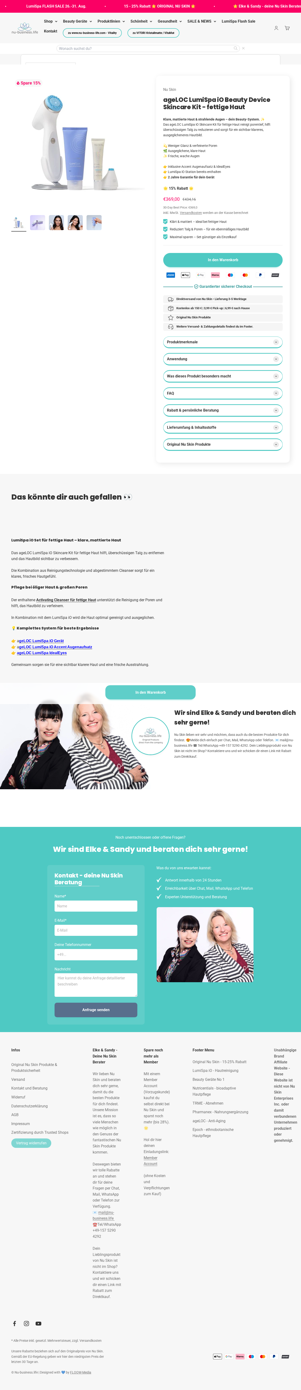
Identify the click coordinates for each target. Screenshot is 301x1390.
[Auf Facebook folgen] (14, 1323)
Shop (48, 21)
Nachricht (63, 969)
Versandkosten (191, 213)
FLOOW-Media (80, 1372)
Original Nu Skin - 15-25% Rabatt (219, 1062)
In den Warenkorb (150, 692)
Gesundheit (167, 21)
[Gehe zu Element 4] (75, 223)
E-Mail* (61, 920)
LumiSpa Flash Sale (238, 21)
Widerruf (18, 1097)
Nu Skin (169, 89)
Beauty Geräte (75, 21)
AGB (15, 1115)
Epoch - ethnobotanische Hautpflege (213, 1132)
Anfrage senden (96, 1010)
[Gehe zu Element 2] (37, 223)
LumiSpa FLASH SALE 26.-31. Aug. (42, 6)
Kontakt (50, 31)
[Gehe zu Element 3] (56, 223)
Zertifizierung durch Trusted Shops (39, 1132)
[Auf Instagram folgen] (26, 1323)
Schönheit (139, 21)
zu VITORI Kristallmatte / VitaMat (153, 33)
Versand (18, 1079)
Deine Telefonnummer (73, 944)
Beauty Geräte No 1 (209, 1079)
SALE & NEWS (199, 21)
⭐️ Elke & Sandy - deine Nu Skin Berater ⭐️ (256, 6)
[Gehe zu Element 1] (18, 223)
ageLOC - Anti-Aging (209, 1121)
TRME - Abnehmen (208, 1103)
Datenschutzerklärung (29, 1106)
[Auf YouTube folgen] (38, 1323)
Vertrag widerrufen (31, 1143)
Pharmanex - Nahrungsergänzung (220, 1112)
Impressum (20, 1124)
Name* (60, 896)
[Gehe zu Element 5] (94, 223)
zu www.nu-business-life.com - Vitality (92, 33)
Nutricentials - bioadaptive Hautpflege (214, 1091)
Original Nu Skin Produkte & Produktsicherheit (34, 1067)
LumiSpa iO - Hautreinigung (215, 1070)
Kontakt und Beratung (29, 1088)
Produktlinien (109, 21)
